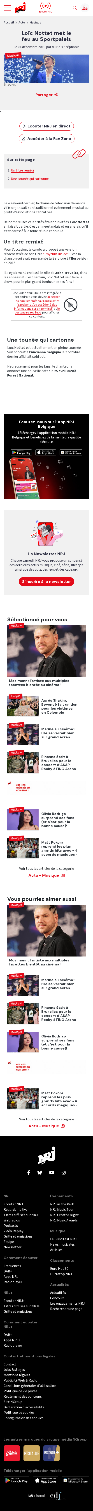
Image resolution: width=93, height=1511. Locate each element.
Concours (57, 1298)
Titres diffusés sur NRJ (21, 1215)
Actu (22, 22)
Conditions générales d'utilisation (30, 1386)
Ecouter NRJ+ (14, 1301)
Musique (35, 22)
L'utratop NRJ (61, 1274)
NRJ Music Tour (62, 1209)
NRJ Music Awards (64, 1220)
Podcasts (11, 1225)
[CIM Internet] (36, 1495)
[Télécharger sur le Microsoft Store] (71, 452)
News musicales (62, 1244)
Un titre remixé (22, 170)
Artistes (56, 1250)
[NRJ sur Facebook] (28, 1173)
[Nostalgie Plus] (51, 1453)
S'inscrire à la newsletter (46, 581)
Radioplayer (13, 1282)
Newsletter (12, 1247)
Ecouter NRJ (13, 1204)
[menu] (7, 8)
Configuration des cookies (24, 1418)
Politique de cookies (19, 1412)
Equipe (9, 1242)
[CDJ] (57, 1495)
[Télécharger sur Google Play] (21, 452)
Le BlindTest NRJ (63, 1239)
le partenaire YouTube (37, 311)
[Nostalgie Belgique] (31, 1453)
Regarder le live (16, 1209)
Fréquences (12, 1266)
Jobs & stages (14, 1369)
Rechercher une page (66, 1309)
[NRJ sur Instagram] (64, 1173)
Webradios (12, 1220)
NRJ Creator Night (64, 1215)
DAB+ (8, 1271)
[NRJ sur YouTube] (51, 1173)
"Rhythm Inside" (55, 254)
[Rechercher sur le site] (75, 8)
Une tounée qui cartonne (30, 178)
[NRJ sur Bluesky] (39, 1173)
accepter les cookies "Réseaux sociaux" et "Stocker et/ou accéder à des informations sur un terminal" (37, 303)
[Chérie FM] (12, 1453)
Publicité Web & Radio (20, 1380)
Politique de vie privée (20, 1391)
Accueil (9, 22)
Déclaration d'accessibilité (24, 1407)
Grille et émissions (18, 1236)
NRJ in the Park (62, 1204)
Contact (10, 1364)
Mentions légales (17, 1375)
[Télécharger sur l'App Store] (45, 452)
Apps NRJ (11, 1276)
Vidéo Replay (13, 1231)
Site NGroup (13, 1402)
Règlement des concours (23, 1396)
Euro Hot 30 (59, 1268)
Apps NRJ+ (12, 1340)
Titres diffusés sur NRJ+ (22, 1306)
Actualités (58, 1293)
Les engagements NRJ (67, 1303)
